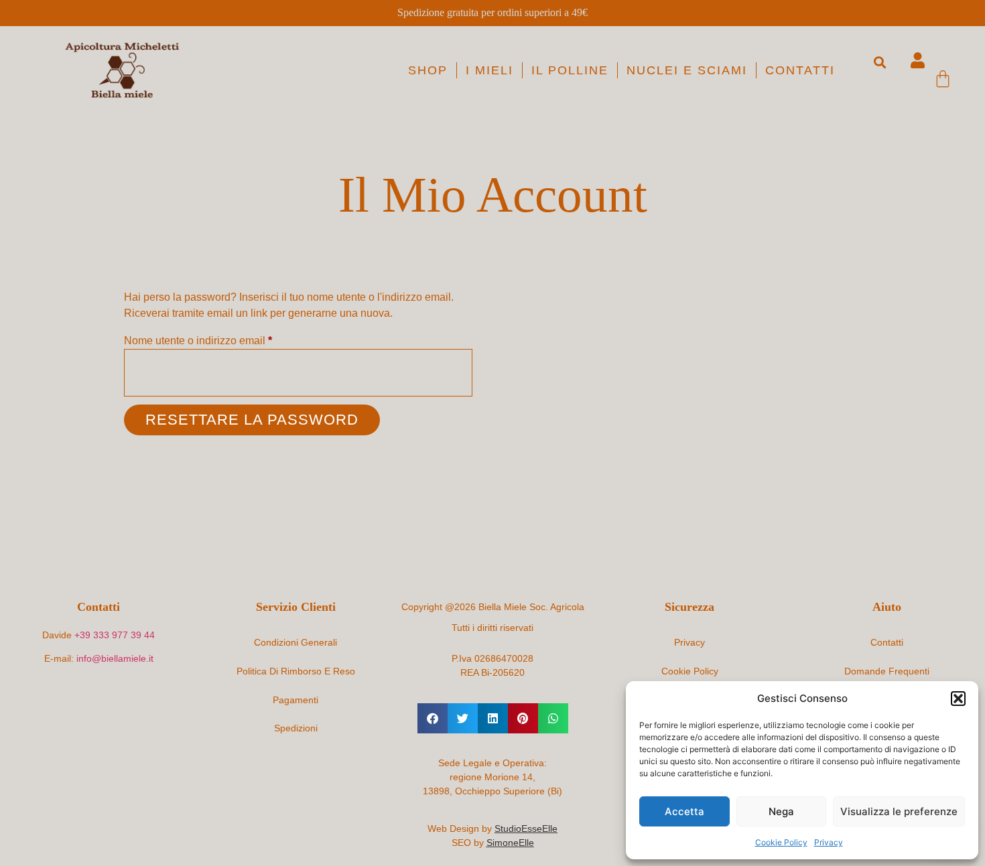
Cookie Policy (781, 842)
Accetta (684, 811)
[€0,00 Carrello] (942, 78)
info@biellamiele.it (114, 658)
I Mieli (489, 70)
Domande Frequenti (886, 671)
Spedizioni (296, 728)
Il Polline (569, 70)
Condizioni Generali (295, 642)
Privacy (828, 842)
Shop (428, 70)
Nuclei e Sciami (687, 70)
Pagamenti (295, 700)
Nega (781, 811)
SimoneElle (510, 842)
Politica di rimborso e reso (296, 671)
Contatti (800, 70)
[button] (958, 698)
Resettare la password (251, 419)
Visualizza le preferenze (899, 811)
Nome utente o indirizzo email (220, 339)
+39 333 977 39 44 (114, 635)
